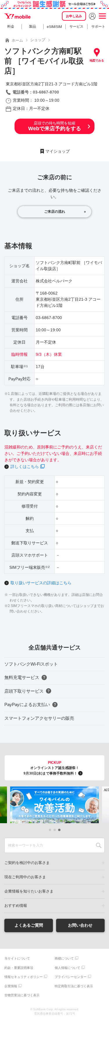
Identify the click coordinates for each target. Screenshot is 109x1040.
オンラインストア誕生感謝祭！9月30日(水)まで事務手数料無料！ (51, 768)
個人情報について (67, 967)
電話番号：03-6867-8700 (35, 92)
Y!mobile (17, 16)
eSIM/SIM (54, 27)
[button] (50, 830)
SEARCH (98, 845)
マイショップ (57, 151)
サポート (98, 26)
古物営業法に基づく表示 (22, 995)
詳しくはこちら (24, 466)
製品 (32, 26)
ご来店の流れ (54, 212)
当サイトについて (17, 958)
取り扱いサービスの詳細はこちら (41, 582)
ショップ (37, 40)
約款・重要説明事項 (18, 967)
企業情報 (10, 986)
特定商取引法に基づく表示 (74, 986)
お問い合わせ (80, 925)
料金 (10, 26)
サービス (76, 26)
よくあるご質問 (29, 925)
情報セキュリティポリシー (23, 977)
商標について (64, 958)
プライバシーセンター (71, 977)
